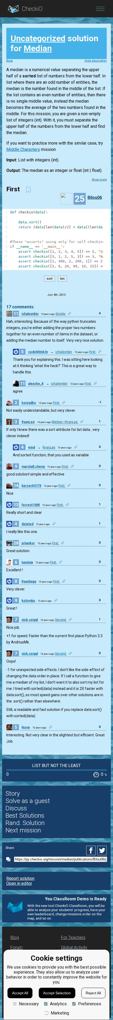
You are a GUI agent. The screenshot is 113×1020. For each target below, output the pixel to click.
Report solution (20, 878)
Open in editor (19, 883)
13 (16, 504)
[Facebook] (91, 850)
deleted (27, 524)
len (62, 279)
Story (13, 793)
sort (50, 279)
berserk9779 (31, 486)
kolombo (28, 601)
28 (16, 543)
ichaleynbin (30, 314)
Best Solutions (25, 815)
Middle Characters (23, 149)
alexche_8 (35, 383)
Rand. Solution (25, 823)
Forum (17, 947)
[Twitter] (102, 850)
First (92, 352)
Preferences (89, 1003)
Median (38, 48)
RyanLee (28, 422)
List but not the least (56, 765)
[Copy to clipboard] (10, 859)
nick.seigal (30, 620)
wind (31, 447)
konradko (29, 403)
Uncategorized (38, 38)
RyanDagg (29, 581)
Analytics (58, 1003)
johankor (28, 543)
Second (61, 620)
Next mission (23, 830)
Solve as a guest (28, 801)
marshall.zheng (33, 466)
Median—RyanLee (65, 422)
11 (16, 313)
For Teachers (73, 937)
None (26, 727)
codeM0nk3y (38, 352)
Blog (15, 937)
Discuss (16, 808)
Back (9, 60)
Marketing (60, 1013)
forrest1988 (31, 505)
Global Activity (74, 947)
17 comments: (20, 306)
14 (16, 485)
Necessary (29, 1003)
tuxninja (27, 562)
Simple (60, 314)
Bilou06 (95, 197)
